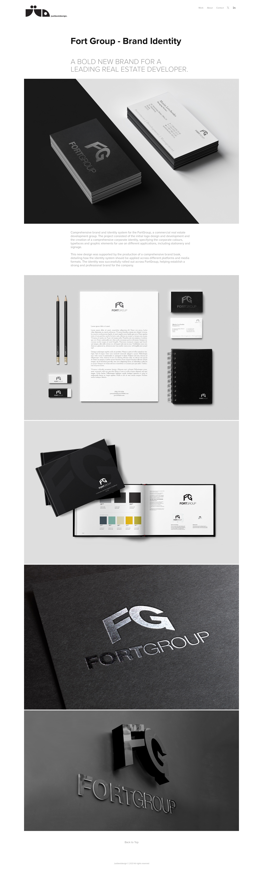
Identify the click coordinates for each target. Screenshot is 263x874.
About (210, 7)
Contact (220, 7)
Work (200, 7)
